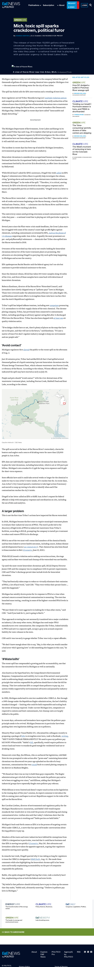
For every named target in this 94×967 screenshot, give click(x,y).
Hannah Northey (23, 36)
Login (84, 5)
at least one (58, 318)
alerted (26, 349)
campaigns (54, 305)
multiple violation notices (56, 98)
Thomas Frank (79, 114)
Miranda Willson (80, 93)
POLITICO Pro (56, 953)
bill (31, 742)
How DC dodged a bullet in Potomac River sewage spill (80, 88)
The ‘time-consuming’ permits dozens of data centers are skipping (81, 129)
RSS (78, 951)
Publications (33, 5)
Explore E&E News (44, 954)
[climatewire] (80, 101)
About (61, 5)
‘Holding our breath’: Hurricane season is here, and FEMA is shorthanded (81, 108)
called (58, 173)
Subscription (48, 5)
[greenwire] (79, 82)
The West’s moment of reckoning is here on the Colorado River (81, 150)
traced (34, 764)
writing (65, 736)
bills (23, 736)
